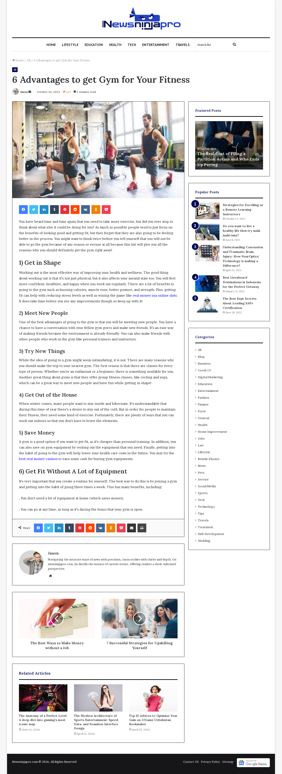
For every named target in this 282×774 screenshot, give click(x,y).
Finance (203, 404)
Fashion (203, 397)
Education (94, 44)
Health (115, 44)
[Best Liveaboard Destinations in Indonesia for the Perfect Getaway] (207, 283)
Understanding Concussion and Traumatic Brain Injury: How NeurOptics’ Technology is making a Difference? (243, 256)
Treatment (205, 527)
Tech (132, 44)
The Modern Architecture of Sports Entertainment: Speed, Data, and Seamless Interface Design (96, 722)
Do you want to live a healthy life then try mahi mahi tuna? (241, 230)
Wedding (204, 540)
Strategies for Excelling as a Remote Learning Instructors (243, 209)
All (28, 60)
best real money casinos (38, 459)
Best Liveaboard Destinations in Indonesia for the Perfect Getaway (242, 282)
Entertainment (155, 44)
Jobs (201, 438)
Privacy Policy (210, 761)
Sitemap (228, 761)
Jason (24, 91)
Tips (201, 513)
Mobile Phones (208, 459)
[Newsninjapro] (141, 19)
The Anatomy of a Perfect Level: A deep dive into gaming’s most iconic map (43, 720)
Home (51, 44)
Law (201, 445)
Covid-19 (204, 370)
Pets (201, 472)
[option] (229, 145)
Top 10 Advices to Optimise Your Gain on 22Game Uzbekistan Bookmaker (153, 720)
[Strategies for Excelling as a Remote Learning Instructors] (207, 211)
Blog (201, 356)
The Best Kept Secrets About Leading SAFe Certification (239, 303)
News (202, 465)
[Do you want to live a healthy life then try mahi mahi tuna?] (207, 232)
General (203, 418)
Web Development (211, 534)
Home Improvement (212, 431)
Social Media (207, 486)
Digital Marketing (210, 377)
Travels (183, 44)
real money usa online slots (155, 295)
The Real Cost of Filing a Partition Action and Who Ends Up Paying (228, 159)
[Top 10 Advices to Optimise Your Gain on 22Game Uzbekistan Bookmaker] (153, 698)
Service (203, 479)
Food (201, 411)
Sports (203, 493)
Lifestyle (70, 44)
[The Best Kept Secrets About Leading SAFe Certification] (207, 304)
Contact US (191, 761)
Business (204, 363)
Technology (206, 506)
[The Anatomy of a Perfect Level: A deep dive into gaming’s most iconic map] (43, 698)
